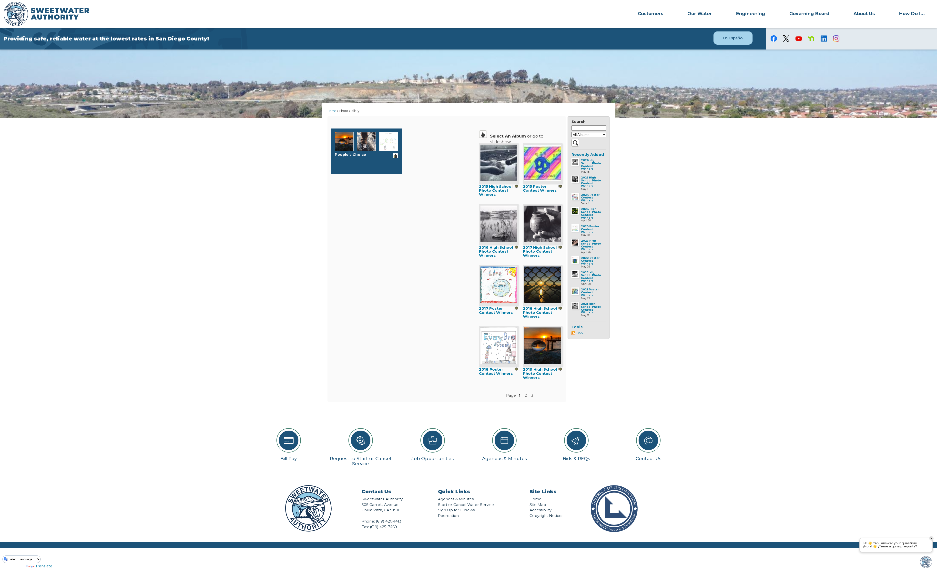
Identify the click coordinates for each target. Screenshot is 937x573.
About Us (864, 13)
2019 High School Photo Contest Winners (540, 373)
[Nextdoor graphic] (811, 38)
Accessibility (540, 510)
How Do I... (912, 13)
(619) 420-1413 (388, 521)
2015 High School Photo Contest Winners (496, 190)
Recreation (448, 515)
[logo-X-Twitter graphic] (786, 38)
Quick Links (454, 491)
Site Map (538, 504)
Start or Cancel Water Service (466, 504)
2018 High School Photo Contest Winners (540, 312)
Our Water (699, 13)
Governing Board (809, 13)
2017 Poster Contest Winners (496, 310)
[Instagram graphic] (836, 38)
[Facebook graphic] (774, 38)
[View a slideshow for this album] (517, 186)
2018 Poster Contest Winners (496, 371)
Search (578, 121)
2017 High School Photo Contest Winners (540, 251)
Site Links (543, 491)
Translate (43, 566)
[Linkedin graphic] (823, 38)
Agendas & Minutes (456, 499)
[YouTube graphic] (799, 38)
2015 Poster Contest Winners (540, 188)
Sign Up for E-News (456, 510)
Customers (650, 13)
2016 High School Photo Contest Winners (496, 251)
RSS (580, 333)
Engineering (750, 13)
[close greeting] (931, 538)
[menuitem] (650, 13)
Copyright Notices (546, 515)
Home (331, 111)
